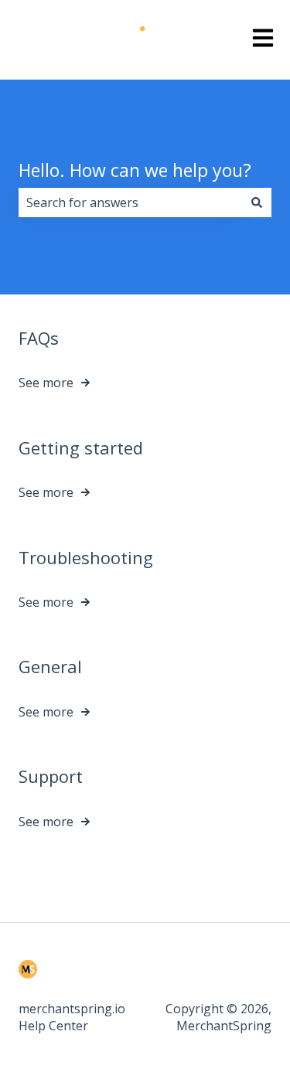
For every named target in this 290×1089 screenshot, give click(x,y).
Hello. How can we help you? (135, 170)
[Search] (256, 202)
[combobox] (130, 202)
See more (46, 382)
